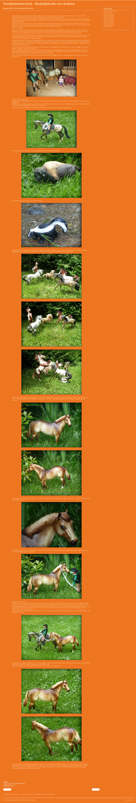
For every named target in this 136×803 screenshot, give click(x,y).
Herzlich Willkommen (110, 11)
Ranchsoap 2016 (109, 19)
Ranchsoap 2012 (109, 14)
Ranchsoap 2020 (109, 25)
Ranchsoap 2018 (109, 22)
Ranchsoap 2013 (109, 15)
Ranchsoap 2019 (109, 24)
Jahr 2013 (13, 785)
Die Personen (108, 12)
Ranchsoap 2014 (109, 16)
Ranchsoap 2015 (109, 18)
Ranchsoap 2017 (109, 21)
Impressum (107, 26)
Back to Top (129, 800)
